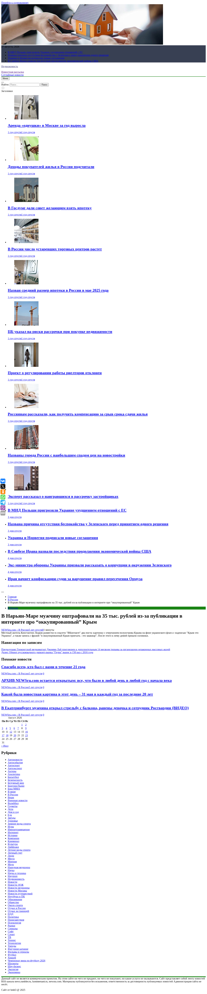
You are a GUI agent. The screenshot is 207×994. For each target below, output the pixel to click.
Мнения (12, 861)
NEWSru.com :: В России (15, 629)
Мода (11, 864)
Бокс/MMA (14, 788)
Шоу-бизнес (14, 966)
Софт (11, 931)
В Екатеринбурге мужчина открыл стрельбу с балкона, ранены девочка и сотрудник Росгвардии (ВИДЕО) (95, 708)
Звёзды (12, 817)
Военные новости (17, 800)
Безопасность (15, 780)
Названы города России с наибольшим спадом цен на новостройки (66, 455)
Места (11, 858)
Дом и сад (13, 812)
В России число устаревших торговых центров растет (55, 249)
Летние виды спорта (19, 850)
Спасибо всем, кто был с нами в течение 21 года (43, 667)
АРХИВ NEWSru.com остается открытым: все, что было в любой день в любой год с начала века (86, 680)
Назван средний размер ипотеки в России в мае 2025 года (58, 290)
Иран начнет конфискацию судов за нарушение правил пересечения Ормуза (75, 579)
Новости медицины (19, 887)
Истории (12, 835)
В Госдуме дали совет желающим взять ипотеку (50, 208)
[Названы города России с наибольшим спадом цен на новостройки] (26, 448)
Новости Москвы (17, 890)
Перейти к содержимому (15, 2)
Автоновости (15, 759)
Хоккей (12, 957)
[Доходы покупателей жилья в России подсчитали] (26, 159)
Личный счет (15, 852)
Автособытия (15, 762)
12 (11, 731)
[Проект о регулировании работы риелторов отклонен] (26, 366)
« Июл (4, 745)
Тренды (12, 946)
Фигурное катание (18, 949)
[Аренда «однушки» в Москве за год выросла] (26, 118)
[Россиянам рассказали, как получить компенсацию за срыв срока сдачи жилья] (26, 407)
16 (26, 731)
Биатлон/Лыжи (16, 785)
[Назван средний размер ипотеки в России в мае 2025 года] (26, 283)
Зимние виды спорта (19, 823)
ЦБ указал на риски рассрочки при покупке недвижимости (60, 331)
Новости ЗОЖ (15, 884)
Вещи (11, 797)
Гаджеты (12, 806)
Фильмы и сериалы (18, 951)
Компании (13, 838)
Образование (15, 899)
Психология (14, 922)
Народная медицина (19, 867)
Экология (13, 969)
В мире (12, 791)
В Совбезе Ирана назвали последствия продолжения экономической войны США (53, 61)
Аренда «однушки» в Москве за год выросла (47, 125)
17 (3, 735)
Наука (11, 870)
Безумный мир (16, 783)
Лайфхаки (13, 847)
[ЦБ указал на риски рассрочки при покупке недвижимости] (26, 324)
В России (13, 608)
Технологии (14, 943)
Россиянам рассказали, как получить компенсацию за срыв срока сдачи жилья (78, 414)
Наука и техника (17, 873)
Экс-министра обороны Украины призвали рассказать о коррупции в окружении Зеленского (90, 565)
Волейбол (13, 803)
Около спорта (15, 905)
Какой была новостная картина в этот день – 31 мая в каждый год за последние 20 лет (77, 694)
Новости (12, 882)
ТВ (9, 937)
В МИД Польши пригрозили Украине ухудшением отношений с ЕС (45, 52)
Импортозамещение (19, 829)
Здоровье (13, 820)
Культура (13, 844)
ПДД (10, 914)
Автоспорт (14, 765)
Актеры (12, 771)
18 (7, 735)
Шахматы (13, 963)
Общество (13, 902)
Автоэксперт (15, 768)
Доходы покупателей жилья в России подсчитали (51, 167)
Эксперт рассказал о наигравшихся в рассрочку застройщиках (63, 496)
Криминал (13, 841)
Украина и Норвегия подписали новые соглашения (36, 58)
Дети (10, 809)
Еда (10, 815)
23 (26, 735)
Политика (13, 917)
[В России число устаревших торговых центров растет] (26, 242)
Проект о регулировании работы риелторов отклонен (55, 373)
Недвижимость (9, 66)
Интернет (13, 832)
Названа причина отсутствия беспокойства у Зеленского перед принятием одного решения (58, 55)
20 (15, 735)
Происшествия (16, 919)
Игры (11, 826)
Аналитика (14, 774)
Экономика (14, 972)
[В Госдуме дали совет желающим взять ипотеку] (26, 201)
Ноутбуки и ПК (16, 896)
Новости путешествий (20, 893)
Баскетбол (13, 777)
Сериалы (13, 928)
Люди (11, 855)
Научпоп (12, 876)
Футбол (12, 954)
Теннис (12, 940)
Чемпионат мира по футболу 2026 (26, 960)
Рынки (11, 925)
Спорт (11, 934)
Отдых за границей (18, 911)
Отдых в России (17, 908)
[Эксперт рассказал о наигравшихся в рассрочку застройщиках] (26, 489)
